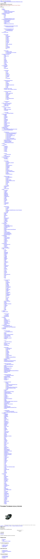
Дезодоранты (6, 70)
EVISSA (5, 191)
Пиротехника (4, 243)
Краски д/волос (6, 176)
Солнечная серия (7, 156)
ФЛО (7, 298)
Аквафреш (6, 119)
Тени (7, 86)
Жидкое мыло (6, 206)
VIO (7, 209)
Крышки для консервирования (9, 11)
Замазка (5, 338)
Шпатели (7, 173)
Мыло (3, 189)
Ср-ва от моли (8, 136)
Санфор (5, 458)
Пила (7, 168)
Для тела (5, 151)
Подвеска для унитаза (8, 453)
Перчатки (6, 372)
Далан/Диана (6, 202)
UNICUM (6, 429)
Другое (3, 106)
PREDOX (6, 258)
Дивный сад (6, 203)
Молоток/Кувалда (9, 165)
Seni (5, 67)
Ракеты (5, 246)
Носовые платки (7, 319)
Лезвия (7, 95)
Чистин (5, 472)
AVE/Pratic (8, 294)
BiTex (5, 487)
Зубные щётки (4, 127)
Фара (7, 183)
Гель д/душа (6, 34)
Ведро (5, 332)
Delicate (7, 37)
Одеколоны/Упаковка (9, 113)
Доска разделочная (7, 336)
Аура (7, 43)
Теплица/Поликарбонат (8, 398)
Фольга (5, 404)
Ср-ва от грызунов (9, 134)
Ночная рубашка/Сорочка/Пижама (10, 229)
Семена (3, 310)
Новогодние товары (7, 109)
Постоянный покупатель (11, 1)
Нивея (7, 73)
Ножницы (8, 166)
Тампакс (5, 64)
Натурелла (6, 62)
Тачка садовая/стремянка (10, 171)
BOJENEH (6, 252)
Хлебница (6, 405)
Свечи (5, 390)
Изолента (5, 344)
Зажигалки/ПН (6, 21)
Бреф (5, 438)
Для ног (5, 149)
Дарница (5, 484)
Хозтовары (4, 328)
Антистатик (6, 432)
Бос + (5, 437)
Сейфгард (6, 220)
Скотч (5, 394)
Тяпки (7, 388)
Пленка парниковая (7, 374)
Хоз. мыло (6, 221)
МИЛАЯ (5, 424)
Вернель (7, 295)
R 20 (5, 15)
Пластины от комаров (8, 140)
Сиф (5, 463)
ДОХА (7, 39)
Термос (5, 400)
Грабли (7, 383)
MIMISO (5, 66)
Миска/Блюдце (6, 368)
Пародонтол (6, 126)
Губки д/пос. (6, 104)
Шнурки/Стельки (7, 234)
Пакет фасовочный (9, 30)
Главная (1, 1)
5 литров (7, 207)
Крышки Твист (6, 10)
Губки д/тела (6, 105)
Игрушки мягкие (7, 343)
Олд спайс (8, 46)
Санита (5, 456)
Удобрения (4, 327)
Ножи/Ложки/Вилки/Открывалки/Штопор (11, 370)
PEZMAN (6, 193)
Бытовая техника (7, 330)
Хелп (7, 211)
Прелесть (5, 186)
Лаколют (5, 124)
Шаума (5, 502)
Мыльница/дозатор (7, 369)
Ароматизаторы (7, 238)
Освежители (4, 235)
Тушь (7, 87)
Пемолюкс (6, 451)
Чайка (5, 309)
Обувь (5, 230)
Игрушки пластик (5, 128)
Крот (5, 445)
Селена (5, 461)
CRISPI (7, 284)
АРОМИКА (8, 292)
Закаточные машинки (8, 337)
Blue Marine (8, 36)
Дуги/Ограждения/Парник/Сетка (11, 384)
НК (4, 216)
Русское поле (6, 496)
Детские (5, 272)
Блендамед (6, 120)
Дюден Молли (6, 422)
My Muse (7, 38)
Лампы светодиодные (10, 364)
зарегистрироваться (7, 0)
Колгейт (5, 123)
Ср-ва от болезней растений (11, 133)
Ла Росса (5, 486)
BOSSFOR (6, 253)
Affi (5, 251)
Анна (5, 58)
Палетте (7, 181)
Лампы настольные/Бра (10, 411)
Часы (5, 31)
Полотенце (6, 320)
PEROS (5, 257)
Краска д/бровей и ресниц (10, 180)
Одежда (5, 231)
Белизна (5, 434)
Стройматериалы (5, 311)
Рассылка (3, 557)
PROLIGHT (6, 194)
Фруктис (5, 499)
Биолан (5, 271)
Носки (5, 228)
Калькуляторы (6, 345)
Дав (7, 72)
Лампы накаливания (7, 363)
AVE (5, 267)
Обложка (7, 352)
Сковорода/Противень (8, 393)
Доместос (5, 440)
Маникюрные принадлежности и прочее (11, 25)
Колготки (5, 227)
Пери (5, 56)
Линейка (7, 351)
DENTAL (5, 117)
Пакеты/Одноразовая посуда (9, 28)
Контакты (4, 539)
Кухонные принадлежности (9, 361)
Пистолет (7, 169)
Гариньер (5, 146)
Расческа (5, 379)
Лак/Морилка (6, 315)
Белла (5, 59)
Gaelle (7, 288)
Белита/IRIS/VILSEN (7, 489)
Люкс (5, 214)
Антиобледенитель (9, 331)
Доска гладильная (7, 335)
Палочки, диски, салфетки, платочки (10, 89)
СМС (3, 248)
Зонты (5, 22)
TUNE (5, 481)
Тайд (5, 307)
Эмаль (7, 314)
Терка (5, 399)
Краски (7, 350)
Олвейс (5, 63)
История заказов (5, 556)
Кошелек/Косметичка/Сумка (9, 23)
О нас (3, 540)
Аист (5, 269)
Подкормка (6, 110)
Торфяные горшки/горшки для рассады (10, 401)
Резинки (7, 354)
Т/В (6, 102)
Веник (5, 333)
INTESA (5, 478)
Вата (5, 318)
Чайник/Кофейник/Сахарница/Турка (10, 407)
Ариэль (5, 270)
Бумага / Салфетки (7, 107)
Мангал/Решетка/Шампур (8, 366)
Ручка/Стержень (9, 355)
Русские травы (8, 53)
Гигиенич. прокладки (6, 54)
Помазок (7, 97)
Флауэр (5, 241)
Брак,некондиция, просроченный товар (10, 412)
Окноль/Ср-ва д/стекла (8, 450)
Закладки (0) (5, 1)
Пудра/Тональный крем (10, 84)
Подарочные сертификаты (6, 551)
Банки (3, 8)
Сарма (5, 304)
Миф (5, 277)
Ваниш (5, 439)
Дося (5, 273)
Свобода (5, 219)
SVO (5, 260)
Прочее (7, 210)
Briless (7, 283)
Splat (5, 118)
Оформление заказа (19, 1)
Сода (5, 464)
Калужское (6, 212)
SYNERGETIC (6, 196)
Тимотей (7, 76)
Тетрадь (7, 356)
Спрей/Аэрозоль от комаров (9, 142)
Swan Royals (6, 419)
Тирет (5, 467)
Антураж (5, 157)
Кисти (7, 164)
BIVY (7, 35)
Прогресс (5, 455)
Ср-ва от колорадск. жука (10, 135)
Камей (5, 213)
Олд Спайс (8, 74)
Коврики (5, 359)
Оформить (2, 2)
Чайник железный (7, 406)
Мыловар (5, 215)
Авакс (5, 200)
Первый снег (6, 265)
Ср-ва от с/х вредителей (10, 138)
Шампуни (4, 473)
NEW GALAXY (7, 237)
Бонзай (5, 436)
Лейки (5, 365)
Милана (7, 41)
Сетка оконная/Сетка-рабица (9, 391)
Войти (1, 0)
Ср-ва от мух (8, 137)
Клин (5, 443)
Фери (5, 470)
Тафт (5, 187)
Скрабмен (6, 305)
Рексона (7, 75)
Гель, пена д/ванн (5, 32)
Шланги (5, 408)
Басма (7, 178)
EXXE (5, 115)
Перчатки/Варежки (7, 232)
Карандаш (8, 81)
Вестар (7, 293)
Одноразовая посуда (9, 29)
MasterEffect (6, 416)
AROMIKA (6, 413)
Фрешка (5, 425)
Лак (7, 82)
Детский (5, 147)
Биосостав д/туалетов (7, 435)
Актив (5, 262)
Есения (7, 208)
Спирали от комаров (7, 141)
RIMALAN (6, 195)
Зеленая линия (6, 485)
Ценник (7, 357)
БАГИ (5, 433)
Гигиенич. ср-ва (5, 65)
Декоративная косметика (8, 80)
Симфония (6, 240)
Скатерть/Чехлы (7, 323)
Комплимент (6, 493)
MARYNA (6, 192)
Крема (3, 145)
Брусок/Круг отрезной (10, 162)
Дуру (5, 204)
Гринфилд (6, 421)
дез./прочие (8, 78)
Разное (7, 353)
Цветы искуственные (5, 13)
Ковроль (5, 444)
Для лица (5, 148)
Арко (7, 92)
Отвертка (7, 167)
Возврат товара (4, 545)
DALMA (7, 285)
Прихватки (6, 322)
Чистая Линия (6, 501)
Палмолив (8, 47)
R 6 (4, 17)
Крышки (3, 9)
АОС (5, 430)
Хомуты (7, 161)
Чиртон (5, 242)
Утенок (5, 468)
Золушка (7, 297)
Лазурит (5, 446)
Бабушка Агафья (9, 51)
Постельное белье (7, 321)
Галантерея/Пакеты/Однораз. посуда (8, 19)
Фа (6, 48)
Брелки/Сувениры (7, 20)
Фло (5, 308)
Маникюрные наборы (10, 26)
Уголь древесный (7, 402)
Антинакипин (6, 431)
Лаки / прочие (6, 185)
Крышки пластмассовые (8, 12)
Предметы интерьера (7, 303)
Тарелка (5, 397)
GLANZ (7, 287)
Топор (7, 172)
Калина (5, 153)
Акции (3, 552)
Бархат (5, 483)
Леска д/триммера (9, 385)
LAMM (5, 256)
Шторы (5, 324)
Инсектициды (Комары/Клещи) (7, 129)
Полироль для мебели (8, 454)
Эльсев (5, 503)
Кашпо (3, 143)
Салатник (6, 389)
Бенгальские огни (7, 244)
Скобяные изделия (7, 392)
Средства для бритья (7, 91)
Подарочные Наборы (5, 247)
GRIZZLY (6, 415)
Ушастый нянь (6, 469)
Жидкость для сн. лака (8, 88)
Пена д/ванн (6, 50)
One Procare (6, 480)
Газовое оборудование (10, 375)
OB (4, 57)
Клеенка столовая (7, 358)
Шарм (5, 222)
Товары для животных (6, 325)
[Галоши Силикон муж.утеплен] (8, 523)
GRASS (5, 236)
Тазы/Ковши (6, 396)
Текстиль (3, 317)
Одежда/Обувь (4, 223)
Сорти (5, 306)
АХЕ (7, 71)
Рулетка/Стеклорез (9, 170)
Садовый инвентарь (7, 381)
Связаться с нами (5, 544)
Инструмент (6, 160)
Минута (5, 448)
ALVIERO (6, 190)
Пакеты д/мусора (7, 371)
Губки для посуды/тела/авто (7, 103)
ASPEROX (6, 414)
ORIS (5, 417)
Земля (5, 342)
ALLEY (5, 250)
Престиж (7, 182)
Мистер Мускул (7, 449)
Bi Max (5, 268)
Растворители (6, 316)
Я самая (7, 42)
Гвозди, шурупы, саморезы (8, 334)
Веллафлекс (6, 158)
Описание (2, 533)
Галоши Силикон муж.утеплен (17, 525)
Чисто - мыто (6, 426)
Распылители (6, 378)
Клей (5, 108)
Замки (5, 340)
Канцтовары (6, 347)
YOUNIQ (5, 116)
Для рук (5, 150)
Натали (5, 61)
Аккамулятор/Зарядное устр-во (9, 18)
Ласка (5, 275)
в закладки (2, 532)
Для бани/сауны (7, 226)
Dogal (5, 254)
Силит (5, 462)
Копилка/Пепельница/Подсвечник (10, 360)
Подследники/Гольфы (8, 233)
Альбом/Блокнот (9, 348)
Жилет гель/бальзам (9, 93)
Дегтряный (6, 491)
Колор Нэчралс (8, 179)
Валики (7, 163)
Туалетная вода (6, 101)
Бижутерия (6, 68)
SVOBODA (6, 488)
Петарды (5, 245)
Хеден (5, 500)
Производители (5, 550)
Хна (7, 184)
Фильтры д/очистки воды (8, 403)
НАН (5, 264)
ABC (5, 249)
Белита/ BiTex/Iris (9, 44)
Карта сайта (4, 546)
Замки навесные (9, 341)
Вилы (7, 382)
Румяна (7, 85)
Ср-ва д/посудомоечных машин (9, 466)
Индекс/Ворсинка (7, 274)
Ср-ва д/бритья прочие (10, 98)
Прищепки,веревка (7, 377)
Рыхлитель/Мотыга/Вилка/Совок (11, 387)
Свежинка (6, 266)
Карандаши (8, 349)
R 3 (4, 16)
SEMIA (5, 259)
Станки (7, 99)
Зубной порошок (7, 122)
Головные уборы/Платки (8, 225)
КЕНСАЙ (6, 423)
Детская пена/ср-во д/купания (11, 52)
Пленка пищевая (7, 376)
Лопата (7, 386)
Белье (5, 224)
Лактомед (7, 40)
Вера (5, 263)
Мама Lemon (6, 447)
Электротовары (6, 410)
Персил (5, 302)
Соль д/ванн (6, 112)
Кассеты (7, 94)
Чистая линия (8, 154)
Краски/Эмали (6, 313)
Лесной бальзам (7, 125)
